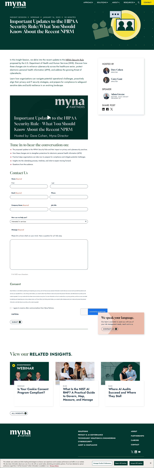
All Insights (18, 413)
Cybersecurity (85, 441)
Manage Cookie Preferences (102, 463)
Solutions (83, 431)
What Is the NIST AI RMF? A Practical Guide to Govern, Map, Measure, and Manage (79, 394)
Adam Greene (118, 94)
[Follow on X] (132, 452)
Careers (135, 440)
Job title (53, 205)
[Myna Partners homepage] (15, 5)
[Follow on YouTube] (139, 452)
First (13, 183)
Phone (53, 193)
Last (53, 183)
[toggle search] (138, 2)
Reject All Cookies (120, 463)
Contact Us (108, 329)
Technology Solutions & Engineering (97, 438)
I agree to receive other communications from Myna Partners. (33, 308)
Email (16, 193)
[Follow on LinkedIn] (136, 452)
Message (18, 230)
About (134, 431)
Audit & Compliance (87, 445)
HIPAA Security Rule (75, 59)
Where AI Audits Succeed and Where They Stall (122, 392)
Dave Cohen (117, 69)
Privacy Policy (54, 466)
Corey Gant (116, 79)
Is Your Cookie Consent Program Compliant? (32, 391)
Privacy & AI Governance (90, 435)
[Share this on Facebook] (107, 109)
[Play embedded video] (49, 117)
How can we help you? (19, 217)
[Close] (150, 463)
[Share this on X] (111, 109)
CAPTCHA (15, 314)
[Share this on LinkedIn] (103, 109)
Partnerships (137, 436)
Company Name (20, 205)
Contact (135, 445)
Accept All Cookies (136, 463)
